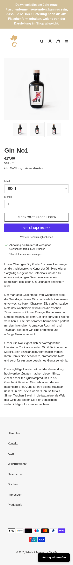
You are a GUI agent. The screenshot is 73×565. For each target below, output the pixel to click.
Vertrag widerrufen (54, 557)
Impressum (15, 494)
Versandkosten (34, 168)
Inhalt (7, 181)
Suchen (13, 484)
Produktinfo (15, 504)
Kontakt (13, 443)
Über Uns (14, 433)
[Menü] (66, 41)
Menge (8, 196)
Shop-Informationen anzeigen (25, 254)
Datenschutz (16, 474)
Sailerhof (30, 552)
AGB (11, 453)
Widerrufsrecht (17, 463)
